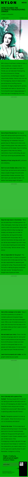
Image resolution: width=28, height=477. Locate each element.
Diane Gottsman (19, 91)
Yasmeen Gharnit (5, 17)
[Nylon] (8, 2)
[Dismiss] (25, 463)
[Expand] (20, 463)
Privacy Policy (10, 472)
